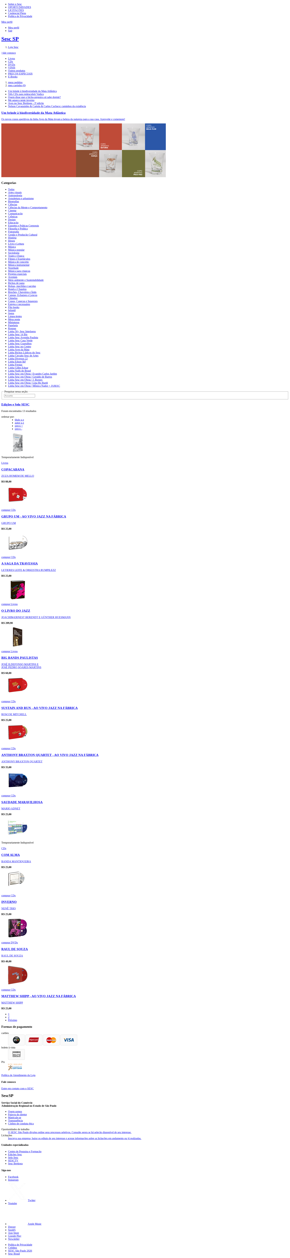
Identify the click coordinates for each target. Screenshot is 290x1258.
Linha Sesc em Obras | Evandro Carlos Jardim (32, 373)
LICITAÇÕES (16, 10)
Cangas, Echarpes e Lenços (22, 295)
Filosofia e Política (18, 228)
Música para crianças (19, 271)
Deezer (12, 1226)
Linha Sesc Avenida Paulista (23, 337)
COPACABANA (12, 469)
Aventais (12, 277)
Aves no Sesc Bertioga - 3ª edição (26, 103)
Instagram (13, 1179)
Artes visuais (15, 192)
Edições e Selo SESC (15, 404)
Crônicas (12, 216)
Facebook (13, 1176)
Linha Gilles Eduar (18, 367)
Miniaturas (13, 322)
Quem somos (15, 1111)
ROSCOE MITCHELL (14, 714)
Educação (13, 222)
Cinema (12, 210)
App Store (13, 1232)
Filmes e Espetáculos (19, 258)
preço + (19, 425)
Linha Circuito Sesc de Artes (23, 355)
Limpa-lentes (15, 316)
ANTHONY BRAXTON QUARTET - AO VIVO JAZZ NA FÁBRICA (50, 755)
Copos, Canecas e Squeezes (23, 301)
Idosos (11, 240)
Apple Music (34, 1223)
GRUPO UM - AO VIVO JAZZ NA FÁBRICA (33, 516)
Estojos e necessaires (19, 304)
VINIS (11, 67)
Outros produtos (16, 70)
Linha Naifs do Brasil (19, 370)
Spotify (12, 1229)
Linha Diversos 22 (18, 358)
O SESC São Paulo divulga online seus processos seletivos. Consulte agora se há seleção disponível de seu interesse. (69, 1132)
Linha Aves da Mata (18, 349)
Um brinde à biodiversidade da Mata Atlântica (32, 91)
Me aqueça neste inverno (21, 100)
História (12, 237)
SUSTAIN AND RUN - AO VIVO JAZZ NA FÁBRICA (39, 708)
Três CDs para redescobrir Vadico (26, 94)
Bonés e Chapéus (17, 289)
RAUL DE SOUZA (14, 949)
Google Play (14, 1235)
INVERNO (9, 902)
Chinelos (12, 298)
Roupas (12, 328)
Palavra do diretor (17, 1114)
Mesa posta (14, 319)
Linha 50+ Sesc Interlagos (22, 331)
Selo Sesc (13, 1157)
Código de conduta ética (21, 1123)
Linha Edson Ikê (17, 361)
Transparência (15, 1120)
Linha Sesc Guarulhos (20, 343)
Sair (10, 30)
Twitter (31, 1200)
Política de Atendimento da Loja (18, 1075)
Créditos (12, 1247)
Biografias (13, 201)
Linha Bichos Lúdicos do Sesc (24, 352)
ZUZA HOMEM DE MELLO (17, 475)
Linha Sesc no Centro (19, 346)
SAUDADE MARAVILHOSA (22, 802)
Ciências (12, 204)
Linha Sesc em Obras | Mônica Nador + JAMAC (34, 385)
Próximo (12, 1020)
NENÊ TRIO (8, 908)
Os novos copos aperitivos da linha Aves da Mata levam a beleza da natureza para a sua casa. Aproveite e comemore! (63, 119)
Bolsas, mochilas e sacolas (22, 286)
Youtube (12, 1203)
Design (12, 219)
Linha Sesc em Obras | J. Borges (25, 379)
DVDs (11, 64)
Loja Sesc (13, 47)
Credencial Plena (17, 13)
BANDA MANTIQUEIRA (16, 861)
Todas (11, 189)
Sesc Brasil (14, 1253)
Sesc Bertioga (15, 1163)
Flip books (13, 307)
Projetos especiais (17, 274)
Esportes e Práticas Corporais (23, 225)
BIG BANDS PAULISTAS (19, 657)
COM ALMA (10, 855)
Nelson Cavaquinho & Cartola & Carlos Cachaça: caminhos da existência (47, 106)
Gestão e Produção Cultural (22, 234)
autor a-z (19, 422)
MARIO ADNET (10, 808)
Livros (11, 58)
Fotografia (13, 231)
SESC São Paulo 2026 (20, 1250)
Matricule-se (14, 1117)
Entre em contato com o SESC (17, 1088)
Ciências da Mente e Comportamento (27, 207)
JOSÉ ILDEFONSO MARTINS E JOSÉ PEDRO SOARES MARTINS (21, 666)
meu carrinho (17, 85)
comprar (6, 510)
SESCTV (13, 1160)
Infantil (12, 310)
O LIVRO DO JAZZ (15, 610)
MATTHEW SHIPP (12, 1002)
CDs (10, 61)
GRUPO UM (8, 523)
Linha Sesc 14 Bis (17, 334)
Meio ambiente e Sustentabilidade (26, 280)
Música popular (16, 249)
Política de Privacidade (20, 16)
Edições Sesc (15, 1154)
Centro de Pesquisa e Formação (24, 1151)
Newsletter (13, 1239)
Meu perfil (13, 27)
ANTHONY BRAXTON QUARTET (21, 761)
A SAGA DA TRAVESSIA (19, 563)
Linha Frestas (15, 364)
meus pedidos (15, 82)
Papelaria (13, 325)
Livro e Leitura (16, 243)
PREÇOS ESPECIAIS (20, 73)
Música (12, 246)
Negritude (13, 268)
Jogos (11, 313)
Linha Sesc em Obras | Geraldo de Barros (30, 376)
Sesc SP (10, 39)
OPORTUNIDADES (19, 7)
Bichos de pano (16, 283)
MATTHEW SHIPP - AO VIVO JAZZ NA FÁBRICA (38, 996)
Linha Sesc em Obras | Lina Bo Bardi (28, 382)
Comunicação (15, 213)
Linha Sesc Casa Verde (20, 340)
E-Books (12, 76)
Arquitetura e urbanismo (21, 198)
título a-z (19, 419)
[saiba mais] (17, 451)
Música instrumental (18, 264)
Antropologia (15, 195)
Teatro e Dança (16, 255)
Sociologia (13, 252)
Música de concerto (18, 261)
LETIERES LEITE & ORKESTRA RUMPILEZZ (28, 570)
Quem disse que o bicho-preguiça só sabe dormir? (34, 97)
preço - (18, 428)
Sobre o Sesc (15, 4)
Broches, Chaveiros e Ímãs (22, 292)
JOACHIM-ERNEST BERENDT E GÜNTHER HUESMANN (36, 617)
